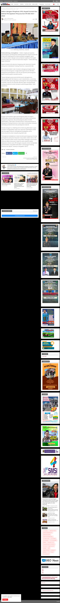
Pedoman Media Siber (8, 1)
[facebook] (42, 569)
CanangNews (45, 530)
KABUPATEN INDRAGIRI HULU (47, 532)
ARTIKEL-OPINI (28, 4)
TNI (48, 552)
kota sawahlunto (46, 554)
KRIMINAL (44, 542)
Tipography (41, 4)
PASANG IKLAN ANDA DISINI (54, 356)
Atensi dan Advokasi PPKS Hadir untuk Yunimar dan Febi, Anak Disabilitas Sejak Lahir (32, 185)
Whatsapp (22, 153)
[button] (58, 4)
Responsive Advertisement (47, 590)
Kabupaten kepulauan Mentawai (49, 544)
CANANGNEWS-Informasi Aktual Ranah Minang (49, 577)
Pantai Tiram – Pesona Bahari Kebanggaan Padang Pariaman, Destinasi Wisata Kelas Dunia (19, 185)
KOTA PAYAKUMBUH (53, 540)
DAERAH (21, 4)
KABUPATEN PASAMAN (46, 534)
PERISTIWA (45, 552)
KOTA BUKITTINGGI (46, 538)
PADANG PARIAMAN (9, 8)
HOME (12, 4)
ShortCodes (47, 4)
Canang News (11, 165)
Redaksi (1, 1)
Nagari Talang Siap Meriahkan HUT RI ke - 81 (53, 520)
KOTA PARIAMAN (46, 540)
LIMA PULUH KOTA (51, 546)
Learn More (9, 597)
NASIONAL (16, 4)
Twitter (16, 153)
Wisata (52, 552)
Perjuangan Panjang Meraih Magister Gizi (6, 184)
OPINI (49, 548)
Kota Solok (45, 546)
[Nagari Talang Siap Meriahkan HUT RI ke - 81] (44, 521)
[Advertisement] (20, 200)
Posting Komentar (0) (19, 215)
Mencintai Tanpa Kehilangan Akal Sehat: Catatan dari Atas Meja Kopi (53, 515)
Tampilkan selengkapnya (32, 173)
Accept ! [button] (5, 599)
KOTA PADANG (53, 538)
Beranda (3, 8)
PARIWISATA (53, 550)
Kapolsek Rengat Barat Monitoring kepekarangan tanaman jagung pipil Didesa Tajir (53, 509)
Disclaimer (16, 1)
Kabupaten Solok (51, 542)
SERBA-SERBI (34, 4)
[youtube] (42, 570)
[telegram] (42, 572)
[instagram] (42, 571)
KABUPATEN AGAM (53, 530)
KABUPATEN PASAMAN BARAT (48, 536)
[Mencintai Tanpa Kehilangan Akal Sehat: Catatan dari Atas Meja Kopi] (44, 515)
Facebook (10, 153)
